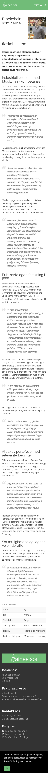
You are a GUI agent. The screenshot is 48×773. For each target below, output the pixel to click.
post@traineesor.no (18, 719)
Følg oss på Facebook (16, 731)
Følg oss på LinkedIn (15, 734)
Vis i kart (6, 681)
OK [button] (7, 768)
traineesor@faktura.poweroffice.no (28, 699)
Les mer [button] (28, 761)
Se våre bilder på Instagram (18, 737)
